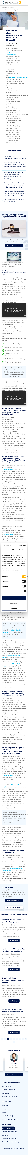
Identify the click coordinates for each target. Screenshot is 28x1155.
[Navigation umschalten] (24, 2)
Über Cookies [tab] (22, 549)
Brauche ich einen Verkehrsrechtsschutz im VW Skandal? (13, 980)
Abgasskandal (8, 534)
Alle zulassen (14, 598)
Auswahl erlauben (14, 603)
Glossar (4, 1112)
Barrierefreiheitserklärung (10, 1142)
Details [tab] (14, 549)
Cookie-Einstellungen (9, 1138)
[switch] (24, 581)
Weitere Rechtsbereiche (10, 1096)
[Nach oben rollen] (24, 1145)
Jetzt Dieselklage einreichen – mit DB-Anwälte (14, 200)
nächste (14, 1042)
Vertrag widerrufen (8, 1128)
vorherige (2, 1039)
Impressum (5, 1135)
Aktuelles (5, 1105)
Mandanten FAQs (7, 1116)
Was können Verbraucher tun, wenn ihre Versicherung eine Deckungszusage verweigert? (14, 185)
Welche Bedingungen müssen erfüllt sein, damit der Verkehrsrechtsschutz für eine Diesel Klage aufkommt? (14, 176)
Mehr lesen (14, 940)
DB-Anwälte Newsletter (10, 1119)
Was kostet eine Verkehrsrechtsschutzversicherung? (16, 157)
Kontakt (4, 1109)
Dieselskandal (8, 469)
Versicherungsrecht (8, 1089)
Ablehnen (14, 608)
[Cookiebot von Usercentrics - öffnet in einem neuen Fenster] (19, 545)
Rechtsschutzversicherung (18, 77)
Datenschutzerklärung (9, 1131)
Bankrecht (5, 1093)
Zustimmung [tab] (5, 549)
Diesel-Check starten (14, 246)
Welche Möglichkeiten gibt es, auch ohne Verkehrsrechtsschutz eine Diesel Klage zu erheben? (15, 193)
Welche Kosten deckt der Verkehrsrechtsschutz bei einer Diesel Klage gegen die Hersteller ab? (15, 165)
